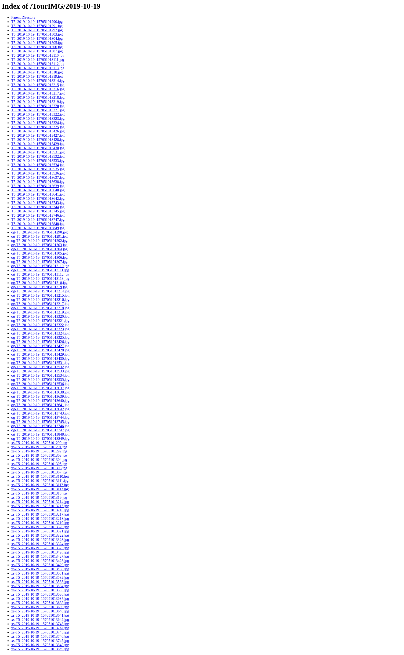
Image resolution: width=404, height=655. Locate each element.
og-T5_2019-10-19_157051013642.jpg (40, 409)
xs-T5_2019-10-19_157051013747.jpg (40, 641)
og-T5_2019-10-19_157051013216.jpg (40, 300)
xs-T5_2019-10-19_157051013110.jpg (40, 476)
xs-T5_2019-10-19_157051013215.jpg (40, 506)
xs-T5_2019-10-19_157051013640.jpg (40, 611)
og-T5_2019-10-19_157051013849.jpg (40, 438)
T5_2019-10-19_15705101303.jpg (37, 34)
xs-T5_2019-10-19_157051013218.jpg (40, 518)
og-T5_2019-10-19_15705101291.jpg (39, 236)
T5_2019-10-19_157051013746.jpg (38, 215)
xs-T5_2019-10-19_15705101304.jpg (39, 460)
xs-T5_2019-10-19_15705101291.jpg (39, 447)
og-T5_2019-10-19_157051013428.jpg (40, 350)
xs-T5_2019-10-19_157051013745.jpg (40, 632)
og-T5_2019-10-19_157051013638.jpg (40, 392)
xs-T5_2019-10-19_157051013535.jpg (40, 590)
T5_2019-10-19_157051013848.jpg (38, 224)
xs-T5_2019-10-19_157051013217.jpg (40, 514)
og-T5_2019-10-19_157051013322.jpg (40, 325)
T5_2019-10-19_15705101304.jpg (37, 38)
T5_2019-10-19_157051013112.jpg (37, 64)
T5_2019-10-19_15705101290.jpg (37, 22)
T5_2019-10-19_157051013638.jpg (38, 182)
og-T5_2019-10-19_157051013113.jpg (40, 278)
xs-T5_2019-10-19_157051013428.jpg (40, 561)
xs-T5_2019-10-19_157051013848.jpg (40, 645)
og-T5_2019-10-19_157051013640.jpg (40, 401)
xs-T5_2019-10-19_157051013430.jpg (40, 569)
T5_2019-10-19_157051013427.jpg (38, 135)
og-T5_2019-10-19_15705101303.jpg (39, 245)
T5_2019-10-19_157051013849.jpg (38, 228)
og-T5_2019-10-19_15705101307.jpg (39, 262)
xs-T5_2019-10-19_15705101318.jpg (39, 493)
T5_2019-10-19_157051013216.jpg (38, 89)
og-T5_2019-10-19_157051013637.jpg (40, 388)
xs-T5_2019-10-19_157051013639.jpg (40, 607)
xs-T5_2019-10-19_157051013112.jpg (40, 485)
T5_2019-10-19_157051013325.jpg (38, 127)
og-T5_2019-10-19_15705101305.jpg (39, 253)
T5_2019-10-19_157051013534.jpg (38, 165)
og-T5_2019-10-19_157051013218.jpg (40, 308)
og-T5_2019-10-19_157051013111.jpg (40, 270)
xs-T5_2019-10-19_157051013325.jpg (40, 548)
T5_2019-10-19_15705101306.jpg (37, 47)
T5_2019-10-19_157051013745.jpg (38, 211)
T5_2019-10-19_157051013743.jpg (38, 203)
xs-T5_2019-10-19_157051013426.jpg (40, 552)
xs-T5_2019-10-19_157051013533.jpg (40, 582)
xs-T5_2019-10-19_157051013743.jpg (40, 624)
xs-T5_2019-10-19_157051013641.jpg (40, 615)
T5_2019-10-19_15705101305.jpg (37, 43)
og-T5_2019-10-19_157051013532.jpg (40, 367)
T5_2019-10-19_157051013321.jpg (38, 110)
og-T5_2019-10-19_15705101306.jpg (39, 257)
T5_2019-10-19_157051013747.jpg (38, 220)
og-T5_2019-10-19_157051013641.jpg (40, 405)
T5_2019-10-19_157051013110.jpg (37, 55)
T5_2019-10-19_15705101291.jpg (37, 26)
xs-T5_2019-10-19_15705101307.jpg (39, 472)
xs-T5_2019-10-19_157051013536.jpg (40, 594)
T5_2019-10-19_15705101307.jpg (37, 51)
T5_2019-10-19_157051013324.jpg (38, 123)
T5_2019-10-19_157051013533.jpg (38, 161)
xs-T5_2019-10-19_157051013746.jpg (40, 636)
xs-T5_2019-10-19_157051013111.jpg (40, 481)
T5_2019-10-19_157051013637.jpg (38, 177)
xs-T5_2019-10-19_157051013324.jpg (40, 544)
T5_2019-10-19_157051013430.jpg (38, 148)
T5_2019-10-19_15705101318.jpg (37, 72)
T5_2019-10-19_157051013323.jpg (38, 118)
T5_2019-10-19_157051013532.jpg (38, 156)
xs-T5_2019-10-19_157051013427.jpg (40, 556)
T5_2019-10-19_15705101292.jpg (37, 30)
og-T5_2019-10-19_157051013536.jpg (40, 384)
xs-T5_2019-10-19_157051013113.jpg (40, 489)
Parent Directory (23, 17)
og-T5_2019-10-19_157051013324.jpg (40, 333)
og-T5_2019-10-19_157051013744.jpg (40, 417)
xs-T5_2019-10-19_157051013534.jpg (40, 586)
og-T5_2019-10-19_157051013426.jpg (40, 342)
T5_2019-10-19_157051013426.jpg (38, 131)
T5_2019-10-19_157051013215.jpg (38, 85)
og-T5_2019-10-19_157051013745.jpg (40, 422)
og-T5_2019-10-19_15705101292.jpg (39, 241)
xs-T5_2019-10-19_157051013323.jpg (40, 540)
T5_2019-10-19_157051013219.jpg (38, 102)
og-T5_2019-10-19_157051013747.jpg (40, 430)
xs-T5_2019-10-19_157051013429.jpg (40, 565)
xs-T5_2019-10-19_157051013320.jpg (40, 527)
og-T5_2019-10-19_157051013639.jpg (40, 396)
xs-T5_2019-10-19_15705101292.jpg (39, 451)
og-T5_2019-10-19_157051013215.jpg (40, 295)
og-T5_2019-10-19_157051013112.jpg (40, 274)
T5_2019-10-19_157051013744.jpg (38, 207)
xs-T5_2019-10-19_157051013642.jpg (40, 620)
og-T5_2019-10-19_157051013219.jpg (40, 312)
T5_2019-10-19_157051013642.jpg (38, 198)
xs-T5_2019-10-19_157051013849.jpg (40, 649)
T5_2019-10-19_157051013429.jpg (38, 144)
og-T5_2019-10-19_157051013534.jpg (40, 375)
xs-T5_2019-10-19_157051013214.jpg (40, 502)
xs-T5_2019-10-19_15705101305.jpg (39, 464)
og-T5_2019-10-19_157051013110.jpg (40, 266)
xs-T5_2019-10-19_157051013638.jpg (40, 603)
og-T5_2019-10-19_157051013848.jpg (40, 434)
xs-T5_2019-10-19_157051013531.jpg (40, 573)
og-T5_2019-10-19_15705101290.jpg (39, 232)
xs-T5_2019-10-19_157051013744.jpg (40, 628)
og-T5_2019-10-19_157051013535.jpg (40, 380)
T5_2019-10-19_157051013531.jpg (38, 152)
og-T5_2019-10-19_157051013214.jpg (40, 291)
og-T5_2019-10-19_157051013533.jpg (40, 371)
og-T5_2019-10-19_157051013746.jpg (40, 426)
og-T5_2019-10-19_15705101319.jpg (39, 287)
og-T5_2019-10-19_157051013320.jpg (40, 316)
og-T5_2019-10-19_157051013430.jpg (40, 358)
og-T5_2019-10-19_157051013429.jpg (40, 354)
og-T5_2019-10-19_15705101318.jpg (39, 283)
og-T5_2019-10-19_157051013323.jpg (40, 329)
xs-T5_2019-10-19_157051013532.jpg (40, 577)
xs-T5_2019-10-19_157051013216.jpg (40, 510)
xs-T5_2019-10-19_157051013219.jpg (40, 523)
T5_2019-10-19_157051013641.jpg (38, 194)
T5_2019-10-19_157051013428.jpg (38, 140)
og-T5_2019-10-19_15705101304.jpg (39, 249)
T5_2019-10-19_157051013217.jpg (38, 93)
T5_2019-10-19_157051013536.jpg (38, 173)
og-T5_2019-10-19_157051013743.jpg (40, 413)
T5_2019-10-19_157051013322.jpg (38, 114)
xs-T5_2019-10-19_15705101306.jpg (39, 468)
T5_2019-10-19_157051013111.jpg (37, 60)
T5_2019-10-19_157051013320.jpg (38, 106)
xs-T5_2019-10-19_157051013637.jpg (40, 598)
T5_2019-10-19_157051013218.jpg (38, 97)
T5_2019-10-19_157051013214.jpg (38, 81)
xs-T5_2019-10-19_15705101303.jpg (39, 455)
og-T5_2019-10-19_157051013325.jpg (40, 337)
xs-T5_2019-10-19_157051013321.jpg (40, 531)
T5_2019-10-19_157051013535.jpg (38, 169)
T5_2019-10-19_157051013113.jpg (37, 68)
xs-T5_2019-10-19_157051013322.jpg (40, 535)
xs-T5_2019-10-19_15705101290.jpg (39, 443)
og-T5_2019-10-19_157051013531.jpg (40, 363)
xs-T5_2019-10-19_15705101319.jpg (39, 497)
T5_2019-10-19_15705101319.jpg (37, 76)
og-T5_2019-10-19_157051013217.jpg (40, 304)
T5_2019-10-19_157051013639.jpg (38, 186)
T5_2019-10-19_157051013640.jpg (38, 190)
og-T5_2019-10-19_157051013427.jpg (40, 346)
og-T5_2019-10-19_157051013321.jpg (40, 321)
